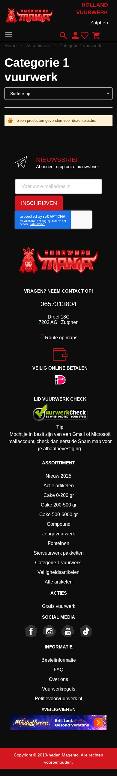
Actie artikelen (59, 485)
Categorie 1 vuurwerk (58, 562)
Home (11, 45)
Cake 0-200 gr (59, 495)
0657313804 (58, 304)
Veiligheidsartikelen (59, 572)
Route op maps (61, 337)
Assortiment (38, 45)
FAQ (58, 669)
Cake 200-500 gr (58, 504)
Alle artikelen (59, 581)
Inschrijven (39, 203)
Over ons (58, 679)
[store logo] (29, 14)
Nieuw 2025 (58, 476)
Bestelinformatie (58, 660)
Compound (58, 524)
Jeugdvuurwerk (58, 533)
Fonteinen (58, 543)
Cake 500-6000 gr (58, 514)
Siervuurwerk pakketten (59, 553)
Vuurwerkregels (58, 688)
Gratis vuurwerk (58, 606)
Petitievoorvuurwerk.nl (58, 698)
